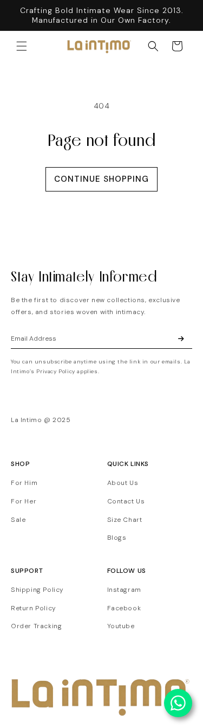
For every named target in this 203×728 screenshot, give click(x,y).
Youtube (121, 626)
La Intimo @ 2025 (41, 420)
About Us (123, 482)
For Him (24, 482)
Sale (18, 519)
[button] (22, 46)
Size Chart (124, 519)
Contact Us (126, 501)
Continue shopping (101, 179)
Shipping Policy (37, 589)
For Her (23, 501)
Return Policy (33, 608)
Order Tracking (36, 626)
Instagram (124, 589)
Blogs (117, 537)
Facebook (124, 608)
